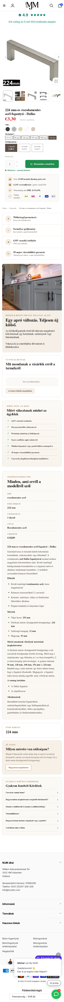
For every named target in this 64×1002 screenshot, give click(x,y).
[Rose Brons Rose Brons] (33, 129)
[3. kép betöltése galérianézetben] (32, 96)
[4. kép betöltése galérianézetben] (44, 96)
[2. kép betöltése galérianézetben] (20, 96)
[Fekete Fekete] (7, 129)
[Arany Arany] (20, 129)
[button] (4, 5)
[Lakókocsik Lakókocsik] (14, 129)
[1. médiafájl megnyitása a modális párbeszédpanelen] (32, 57)
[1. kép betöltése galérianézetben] (8, 96)
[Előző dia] (5, 57)
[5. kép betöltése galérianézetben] (56, 96)
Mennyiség (9, 156)
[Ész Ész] (26, 129)
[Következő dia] (58, 57)
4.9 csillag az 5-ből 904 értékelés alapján (32, 21)
